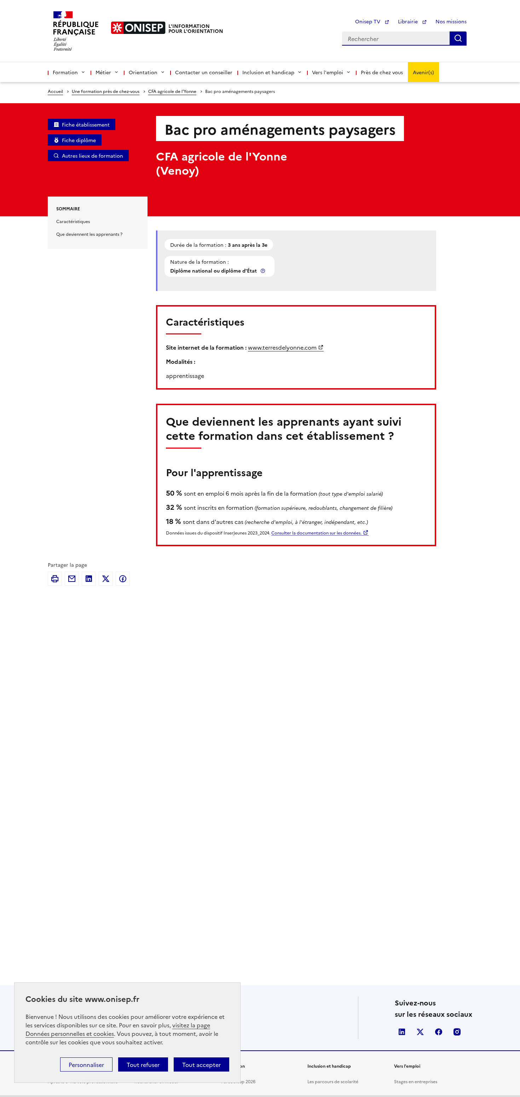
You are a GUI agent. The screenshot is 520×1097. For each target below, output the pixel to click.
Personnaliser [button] (86, 1064)
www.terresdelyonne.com (282, 347)
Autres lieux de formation (92, 155)
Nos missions (451, 21)
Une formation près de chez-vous (105, 91)
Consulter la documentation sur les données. (316, 533)
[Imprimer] (55, 579)
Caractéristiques (73, 221)
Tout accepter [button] (201, 1064)
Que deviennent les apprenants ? (89, 234)
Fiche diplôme (79, 140)
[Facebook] (123, 579)
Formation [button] (65, 72)
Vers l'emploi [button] (327, 72)
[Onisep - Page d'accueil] (138, 28)
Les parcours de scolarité (332, 1081)
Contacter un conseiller (203, 72)
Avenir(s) (423, 72)
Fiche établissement (86, 124)
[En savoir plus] (263, 270)
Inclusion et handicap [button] (268, 72)
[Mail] (72, 579)
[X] (106, 579)
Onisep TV (368, 21)
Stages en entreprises (415, 1081)
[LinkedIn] (89, 579)
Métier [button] (103, 72)
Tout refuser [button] (143, 1064)
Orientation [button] (143, 72)
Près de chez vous (382, 72)
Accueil (55, 91)
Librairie (408, 21)
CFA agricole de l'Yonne (172, 91)
